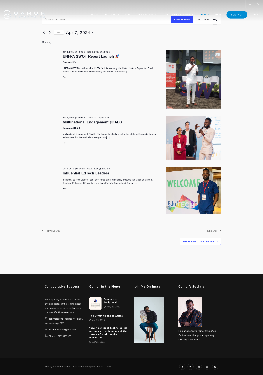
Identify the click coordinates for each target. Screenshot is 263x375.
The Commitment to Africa (106, 315)
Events (205, 14)
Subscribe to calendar (198, 241)
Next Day (212, 230)
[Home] (24, 14)
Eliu (127, 14)
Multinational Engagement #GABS (92, 121)
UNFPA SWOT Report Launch (89, 56)
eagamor (198, 335)
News (218, 14)
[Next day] (50, 32)
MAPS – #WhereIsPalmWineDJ (178, 14)
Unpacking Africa (146, 14)
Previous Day (53, 230)
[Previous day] (44, 32)
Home (94, 14)
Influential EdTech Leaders (86, 173)
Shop (255, 14)
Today (58, 32)
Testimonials (111, 14)
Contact (237, 14)
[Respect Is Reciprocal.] (95, 303)
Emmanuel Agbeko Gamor (191, 330)
